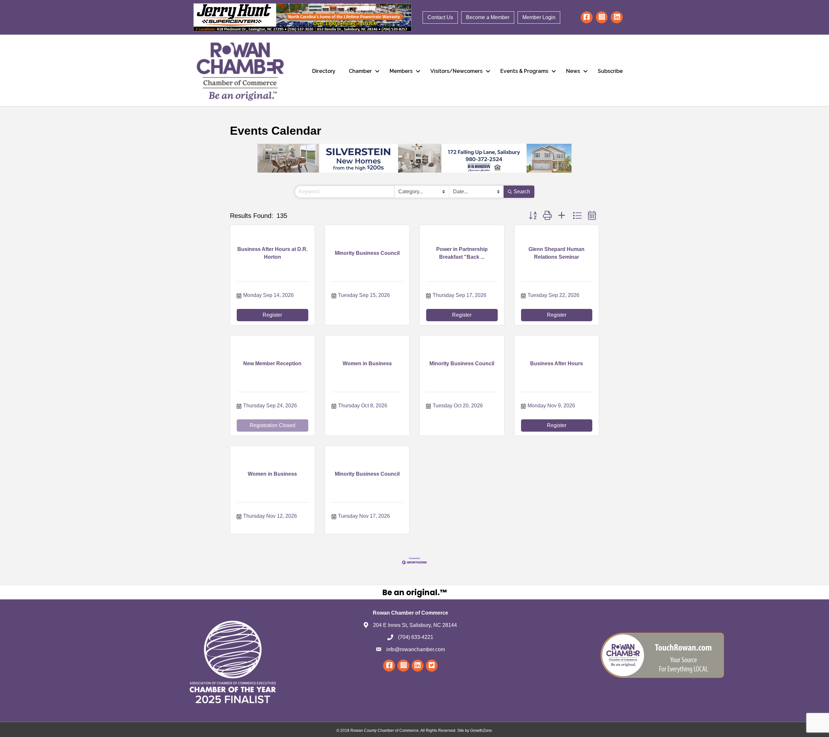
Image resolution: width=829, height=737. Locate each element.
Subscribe (610, 71)
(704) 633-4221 (415, 637)
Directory (323, 71)
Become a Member (487, 17)
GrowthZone (481, 730)
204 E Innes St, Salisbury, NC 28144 (415, 625)
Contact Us (440, 17)
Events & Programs (524, 71)
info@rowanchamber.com (415, 649)
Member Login (538, 17)
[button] (533, 215)
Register (272, 315)
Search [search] (522, 191)
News (573, 71)
